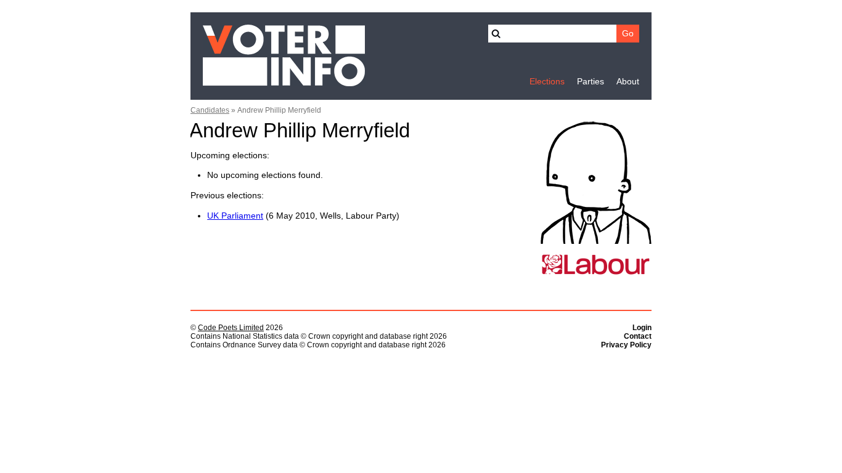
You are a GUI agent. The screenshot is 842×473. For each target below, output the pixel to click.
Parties (590, 81)
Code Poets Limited (231, 327)
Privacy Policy (626, 345)
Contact (638, 336)
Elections (547, 81)
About (627, 81)
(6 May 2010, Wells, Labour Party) (303, 215)
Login (642, 327)
